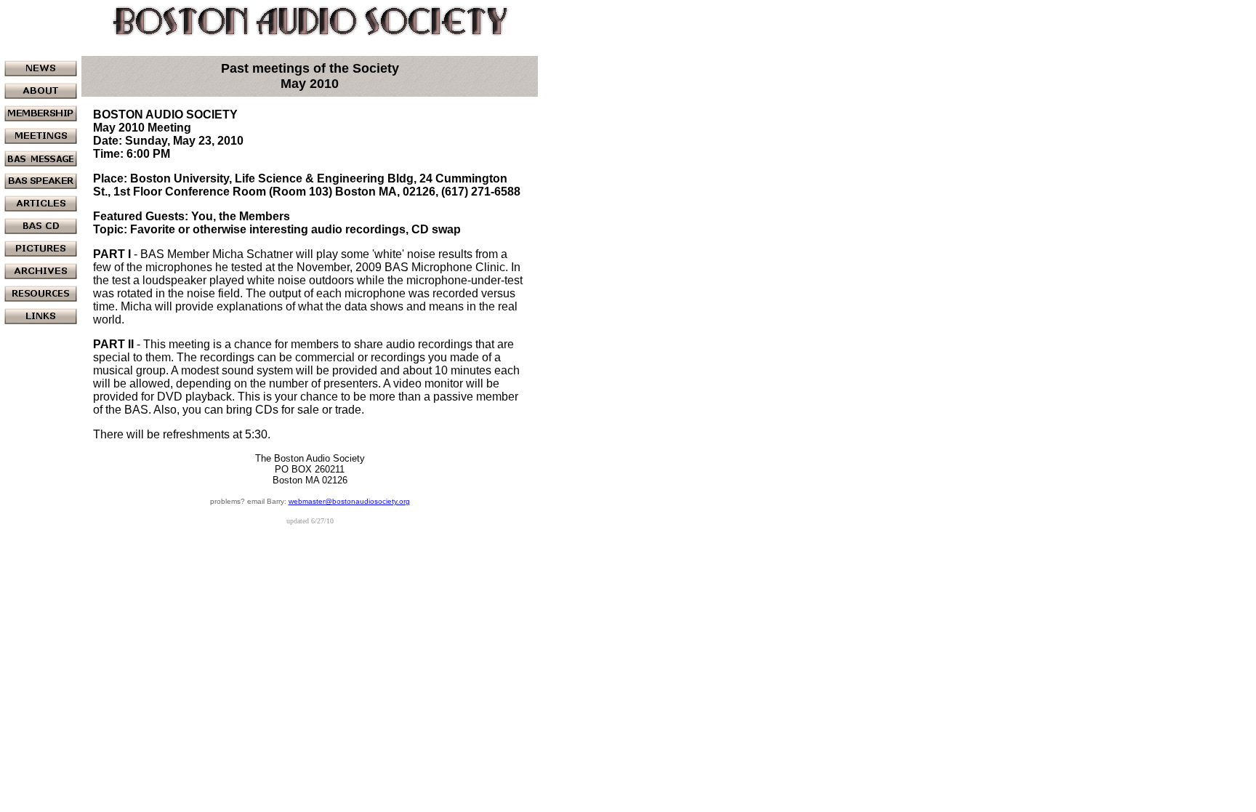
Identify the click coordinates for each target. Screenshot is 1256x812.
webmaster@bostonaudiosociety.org (349, 501)
